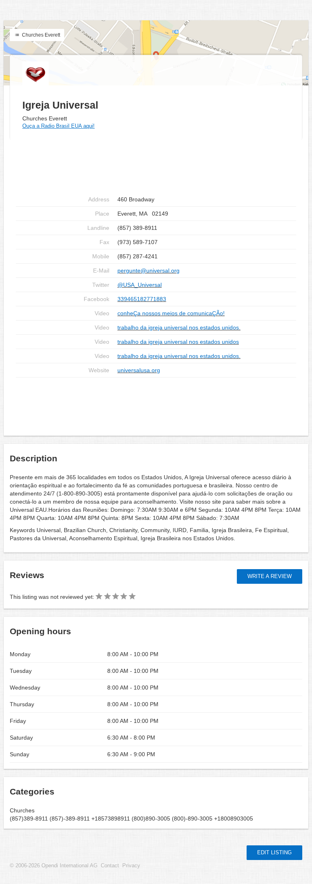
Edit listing (274, 852)
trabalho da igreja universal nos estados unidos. (178, 327)
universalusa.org (138, 370)
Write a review (269, 576)
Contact (110, 866)
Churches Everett (40, 35)
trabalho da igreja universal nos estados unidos (178, 341)
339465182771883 (141, 299)
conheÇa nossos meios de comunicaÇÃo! (171, 313)
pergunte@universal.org (148, 270)
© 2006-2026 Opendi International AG (54, 866)
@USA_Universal (139, 285)
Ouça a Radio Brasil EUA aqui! (58, 126)
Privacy (131, 866)
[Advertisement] (156, 403)
